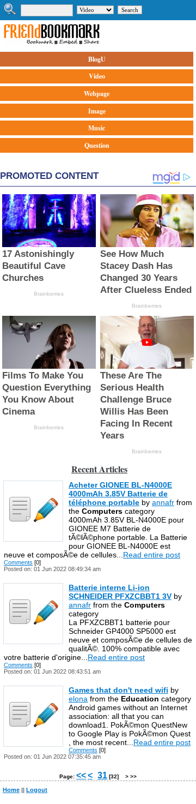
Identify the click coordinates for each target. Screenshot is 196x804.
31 (102, 775)
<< (81, 775)
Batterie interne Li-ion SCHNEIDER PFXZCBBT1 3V (120, 592)
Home (11, 790)
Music (96, 128)
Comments (18, 562)
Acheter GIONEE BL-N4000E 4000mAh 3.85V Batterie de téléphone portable (120, 494)
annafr (163, 502)
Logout (36, 790)
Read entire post (151, 554)
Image (97, 111)
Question (96, 145)
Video (97, 76)
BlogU (97, 59)
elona (78, 698)
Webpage (96, 93)
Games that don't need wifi (118, 690)
